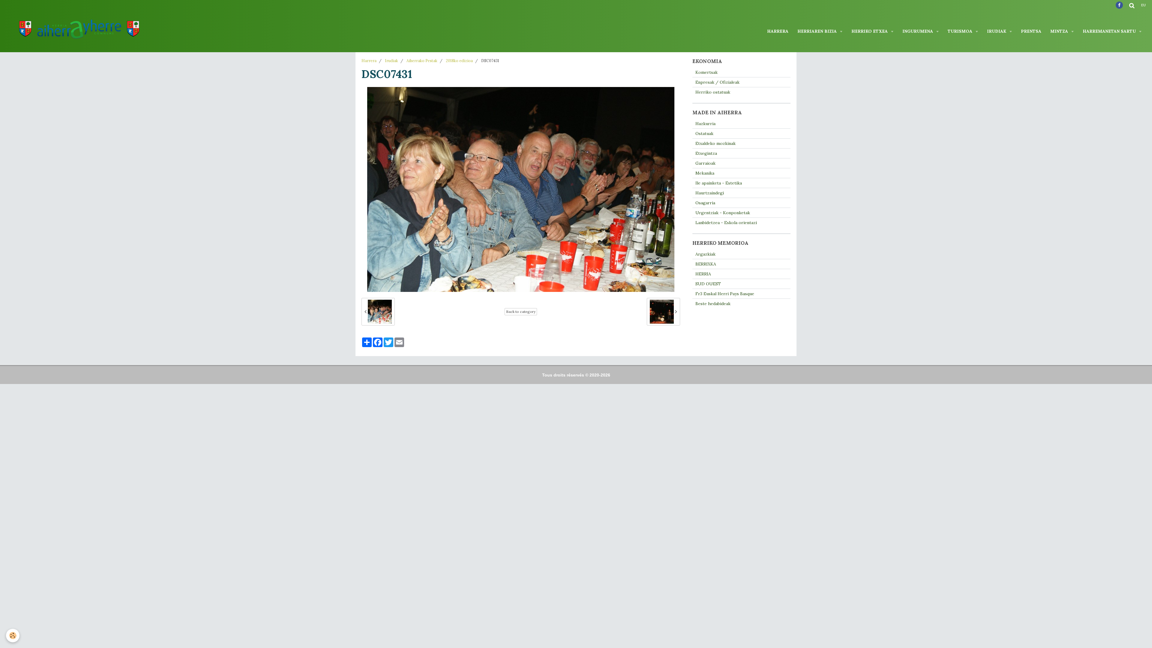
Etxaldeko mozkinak (715, 143)
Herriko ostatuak (712, 92)
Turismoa (961, 31)
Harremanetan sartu (1110, 31)
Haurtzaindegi (709, 193)
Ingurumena (918, 31)
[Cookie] (13, 635)
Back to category (521, 311)
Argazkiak (705, 254)
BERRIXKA (705, 264)
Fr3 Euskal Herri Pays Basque (724, 293)
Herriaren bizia (817, 31)
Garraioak (705, 163)
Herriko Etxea (870, 31)
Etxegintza (706, 153)
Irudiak (997, 31)
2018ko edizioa (459, 60)
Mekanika (704, 173)
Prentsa (1031, 31)
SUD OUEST (708, 283)
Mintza (1059, 31)
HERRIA (703, 274)
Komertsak (706, 72)
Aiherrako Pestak (421, 60)
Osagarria (705, 203)
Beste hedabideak (712, 303)
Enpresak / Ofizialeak (717, 82)
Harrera (777, 31)
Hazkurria (705, 123)
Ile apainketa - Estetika (718, 183)
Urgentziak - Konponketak (722, 212)
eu (1143, 5)
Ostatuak (704, 133)
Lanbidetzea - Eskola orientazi (726, 222)
